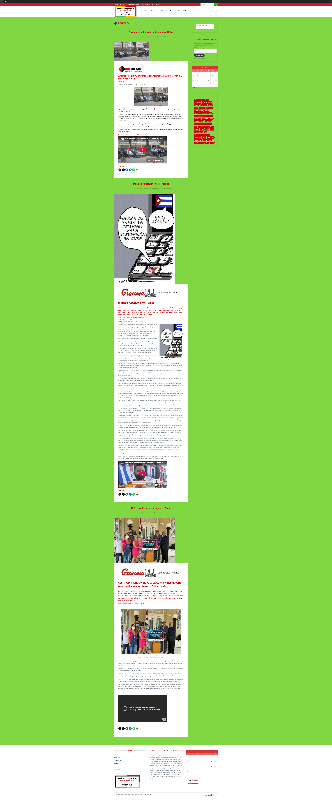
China (211, 118)
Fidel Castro (210, 108)
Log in (115, 754)
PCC (196, 142)
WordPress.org (117, 763)
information (154, 188)
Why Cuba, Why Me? (148, 4)
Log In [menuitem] (5, 1)
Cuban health (198, 140)
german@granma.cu (139, 317)
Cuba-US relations (207, 102)
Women (206, 100)
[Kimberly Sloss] (212, 795)
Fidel (151, 188)
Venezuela (204, 113)
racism (202, 121)
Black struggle (208, 124)
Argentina (161, 36)
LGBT (196, 108)
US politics (204, 105)
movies (207, 110)
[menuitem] (1, 1)
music (212, 129)
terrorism (208, 134)
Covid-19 (197, 105)
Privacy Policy (117, 769)
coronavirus (198, 118)
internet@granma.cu (139, 603)
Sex (206, 132)
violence (197, 113)
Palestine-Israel (199, 132)
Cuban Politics (198, 124)
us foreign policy (199, 116)
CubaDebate (147, 36)
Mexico (197, 129)
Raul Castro (166, 188)
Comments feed (118, 760)
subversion (158, 512)
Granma (140, 188)
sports (212, 142)
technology (205, 118)
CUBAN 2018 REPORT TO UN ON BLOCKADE (127, 4)
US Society (198, 102)
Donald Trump (208, 116)
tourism (210, 113)
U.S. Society (211, 137)
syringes (162, 512)
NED (163, 188)
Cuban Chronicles (149, 10)
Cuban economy (199, 110)
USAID (164, 36)
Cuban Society (199, 100)
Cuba (207, 129)
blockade (147, 188)
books (211, 126)
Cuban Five (209, 121)
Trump (204, 137)
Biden (207, 142)
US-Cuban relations (203, 126)
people (210, 105)
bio (196, 126)
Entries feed (117, 757)
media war (159, 188)
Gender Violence (199, 134)
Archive (158, 4)
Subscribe (199, 55)
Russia (202, 129)
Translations (180, 10)
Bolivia (197, 121)
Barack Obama (207, 140)
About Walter (164, 10)
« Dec (193, 87)
